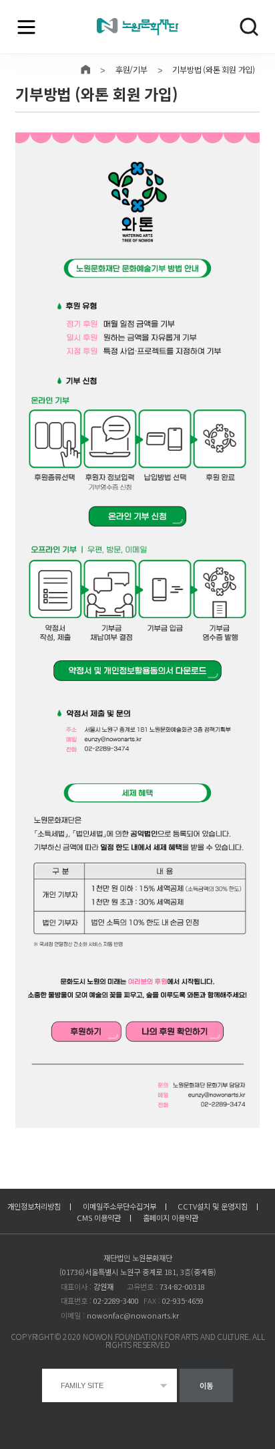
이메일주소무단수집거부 (119, 1206)
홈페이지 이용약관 (170, 1217)
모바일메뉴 (26, 26)
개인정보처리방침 (34, 1206)
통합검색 (249, 26)
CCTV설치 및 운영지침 (213, 1206)
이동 (206, 1385)
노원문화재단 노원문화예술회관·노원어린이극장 (137, 27)
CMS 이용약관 (99, 1217)
